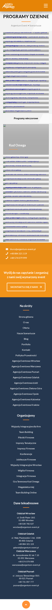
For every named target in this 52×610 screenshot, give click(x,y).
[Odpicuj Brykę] (26, 94)
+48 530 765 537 (26, 524)
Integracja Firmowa (26, 476)
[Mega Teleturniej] (26, 68)
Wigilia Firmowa (26, 470)
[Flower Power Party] (26, 223)
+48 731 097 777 (26, 582)
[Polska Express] (26, 77)
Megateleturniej (26, 487)
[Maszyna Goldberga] (26, 103)
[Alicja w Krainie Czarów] (26, 206)
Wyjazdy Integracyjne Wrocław (26, 465)
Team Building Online (26, 492)
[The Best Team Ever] (26, 162)
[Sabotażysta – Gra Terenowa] (26, 72)
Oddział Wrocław (26, 513)
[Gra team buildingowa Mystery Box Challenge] (26, 81)
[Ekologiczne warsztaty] (26, 59)
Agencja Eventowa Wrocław (26, 360)
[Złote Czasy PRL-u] (26, 232)
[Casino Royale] (26, 201)
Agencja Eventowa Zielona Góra (26, 388)
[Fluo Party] (26, 240)
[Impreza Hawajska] (26, 197)
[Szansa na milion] (26, 175)
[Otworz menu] (45, 5)
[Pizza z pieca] (26, 33)
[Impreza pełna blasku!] (26, 171)
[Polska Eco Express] (26, 38)
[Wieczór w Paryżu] (26, 188)
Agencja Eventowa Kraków (26, 404)
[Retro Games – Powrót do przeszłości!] (26, 158)
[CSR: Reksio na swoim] (26, 51)
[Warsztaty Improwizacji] (26, 85)
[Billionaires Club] (26, 236)
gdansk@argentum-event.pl (26, 547)
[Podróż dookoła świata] (26, 210)
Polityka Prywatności (26, 355)
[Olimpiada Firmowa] (26, 42)
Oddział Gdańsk (26, 533)
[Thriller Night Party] (26, 193)
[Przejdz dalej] (26, 33)
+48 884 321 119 (18, 253)
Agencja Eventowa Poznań (26, 371)
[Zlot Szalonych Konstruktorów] (26, 55)
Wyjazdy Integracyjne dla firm (26, 426)
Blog (26, 338)
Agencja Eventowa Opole (26, 393)
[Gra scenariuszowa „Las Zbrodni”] (26, 90)
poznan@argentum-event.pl (26, 585)
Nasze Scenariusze (26, 333)
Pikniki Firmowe (26, 437)
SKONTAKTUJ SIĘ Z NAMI (24, 287)
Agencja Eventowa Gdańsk (26, 377)
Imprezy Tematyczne (26, 443)
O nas (26, 322)
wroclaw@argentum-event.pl (26, 527)
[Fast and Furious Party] (26, 214)
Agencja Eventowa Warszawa (26, 366)
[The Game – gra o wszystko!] (26, 112)
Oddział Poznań (26, 571)
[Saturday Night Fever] (26, 227)
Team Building (26, 432)
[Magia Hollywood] (26, 98)
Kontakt (26, 349)
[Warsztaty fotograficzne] (26, 107)
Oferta (26, 327)
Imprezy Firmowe (26, 448)
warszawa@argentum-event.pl (26, 565)
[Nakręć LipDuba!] (26, 64)
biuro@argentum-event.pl (23, 249)
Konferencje (26, 454)
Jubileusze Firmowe (26, 459)
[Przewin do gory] (26, 605)
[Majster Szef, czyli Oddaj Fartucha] (26, 46)
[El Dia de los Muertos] (26, 179)
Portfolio (26, 344)
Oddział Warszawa (26, 551)
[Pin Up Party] (26, 184)
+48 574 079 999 (18, 257)
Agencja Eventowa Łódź (26, 382)
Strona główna (26, 316)
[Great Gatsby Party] (26, 166)
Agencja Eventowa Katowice (26, 399)
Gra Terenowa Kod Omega (26, 481)
